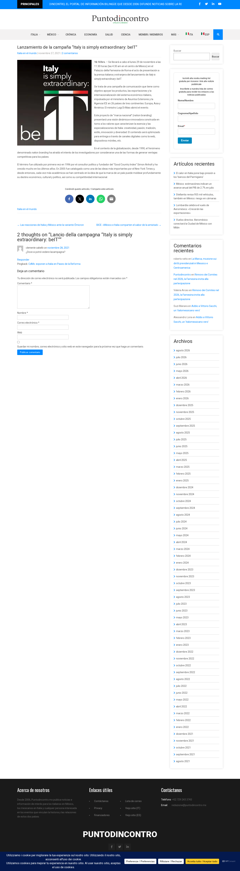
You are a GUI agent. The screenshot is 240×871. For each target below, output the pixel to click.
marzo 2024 (183, 549)
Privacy (98, 808)
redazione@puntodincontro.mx (189, 805)
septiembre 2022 (185, 672)
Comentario (24, 283)
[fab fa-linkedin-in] (213, 4)
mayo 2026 (182, 371)
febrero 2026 (183, 391)
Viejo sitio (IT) (132, 808)
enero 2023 (182, 644)
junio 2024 (181, 528)
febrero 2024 (183, 555)
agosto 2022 (183, 679)
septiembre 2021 (185, 754)
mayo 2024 (182, 535)
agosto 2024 (183, 514)
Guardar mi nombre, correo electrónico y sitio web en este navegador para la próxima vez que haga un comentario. (80, 346)
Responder (23, 259)
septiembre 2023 (185, 590)
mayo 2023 (182, 617)
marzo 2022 (183, 713)
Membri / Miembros (151, 34)
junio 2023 (181, 610)
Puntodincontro (182, 274)
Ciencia (125, 34)
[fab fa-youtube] (220, 4)
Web (19, 332)
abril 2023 (181, 624)
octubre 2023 (183, 583)
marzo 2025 (183, 466)
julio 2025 (181, 439)
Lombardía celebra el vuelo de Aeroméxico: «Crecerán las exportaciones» (191, 209)
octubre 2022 (183, 665)
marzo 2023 (183, 631)
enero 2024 (182, 562)
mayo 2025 (182, 453)
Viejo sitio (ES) (133, 815)
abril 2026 (181, 377)
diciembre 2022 (184, 651)
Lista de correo (133, 801)
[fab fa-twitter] (206, 4)
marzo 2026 (183, 384)
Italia (34, 34)
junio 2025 (181, 446)
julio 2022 (181, 686)
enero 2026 (182, 398)
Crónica (71, 34)
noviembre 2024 (185, 494)
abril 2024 (181, 542)
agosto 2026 (183, 350)
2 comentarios (70, 53)
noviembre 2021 (185, 740)
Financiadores (102, 815)
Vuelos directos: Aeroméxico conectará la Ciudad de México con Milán (193, 223)
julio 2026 (181, 357)
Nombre (22, 312)
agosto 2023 (183, 597)
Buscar (177, 50)
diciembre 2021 (184, 733)
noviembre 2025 (185, 412)
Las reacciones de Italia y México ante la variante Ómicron (50, 224)
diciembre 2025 (184, 405)
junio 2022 (181, 692)
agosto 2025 (183, 432)
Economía (90, 34)
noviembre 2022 (185, 658)
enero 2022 (182, 727)
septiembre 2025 (185, 425)
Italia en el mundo (27, 53)
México (51, 34)
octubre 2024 (183, 501)
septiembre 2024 (185, 508)
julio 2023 (181, 603)
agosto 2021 (183, 761)
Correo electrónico (28, 322)
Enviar (185, 140)
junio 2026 (181, 364)
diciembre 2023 (184, 569)
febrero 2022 (183, 720)
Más (173, 34)
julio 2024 (181, 521)
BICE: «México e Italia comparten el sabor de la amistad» (128, 224)
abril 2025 (181, 460)
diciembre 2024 (184, 487)
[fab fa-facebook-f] (200, 4)
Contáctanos (101, 801)
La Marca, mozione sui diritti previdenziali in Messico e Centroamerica (195, 263)
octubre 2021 (183, 747)
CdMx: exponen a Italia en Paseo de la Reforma (54, 263)
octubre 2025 (183, 419)
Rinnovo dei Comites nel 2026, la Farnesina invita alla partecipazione (195, 279)
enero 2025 (182, 480)
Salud (109, 34)
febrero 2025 (183, 473)
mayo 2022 (182, 699)
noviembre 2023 (185, 576)
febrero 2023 (183, 638)
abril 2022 (181, 706)
